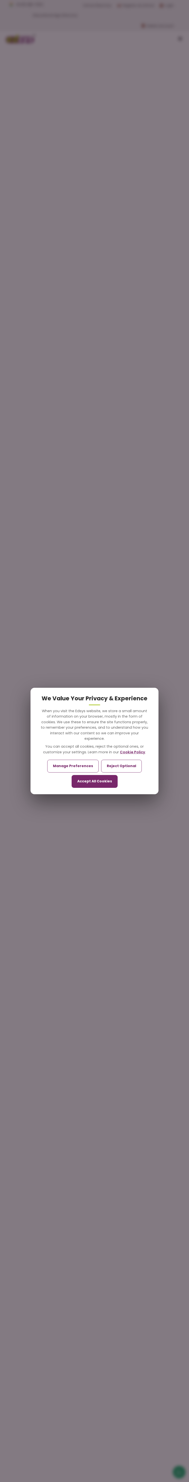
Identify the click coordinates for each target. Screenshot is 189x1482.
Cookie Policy (132, 752)
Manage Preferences (73, 765)
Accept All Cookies (94, 781)
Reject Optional (121, 765)
